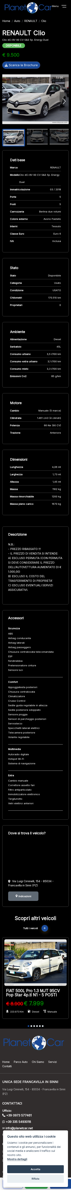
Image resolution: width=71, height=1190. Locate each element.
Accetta (35, 1169)
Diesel (35, 1011)
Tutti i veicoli (31, 928)
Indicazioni (24, 896)
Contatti (7, 1066)
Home (6, 21)
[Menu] (66, 7)
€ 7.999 (34, 1003)
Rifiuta (35, 1178)
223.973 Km (17, 1011)
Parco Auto (21, 1061)
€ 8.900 (14, 1004)
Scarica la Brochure (23, 65)
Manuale (52, 1011)
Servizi (52, 1061)
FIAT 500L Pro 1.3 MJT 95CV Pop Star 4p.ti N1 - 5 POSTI (33, 992)
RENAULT (30, 21)
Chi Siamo (38, 1061)
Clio (43, 21)
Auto (17, 21)
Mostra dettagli (17, 1159)
